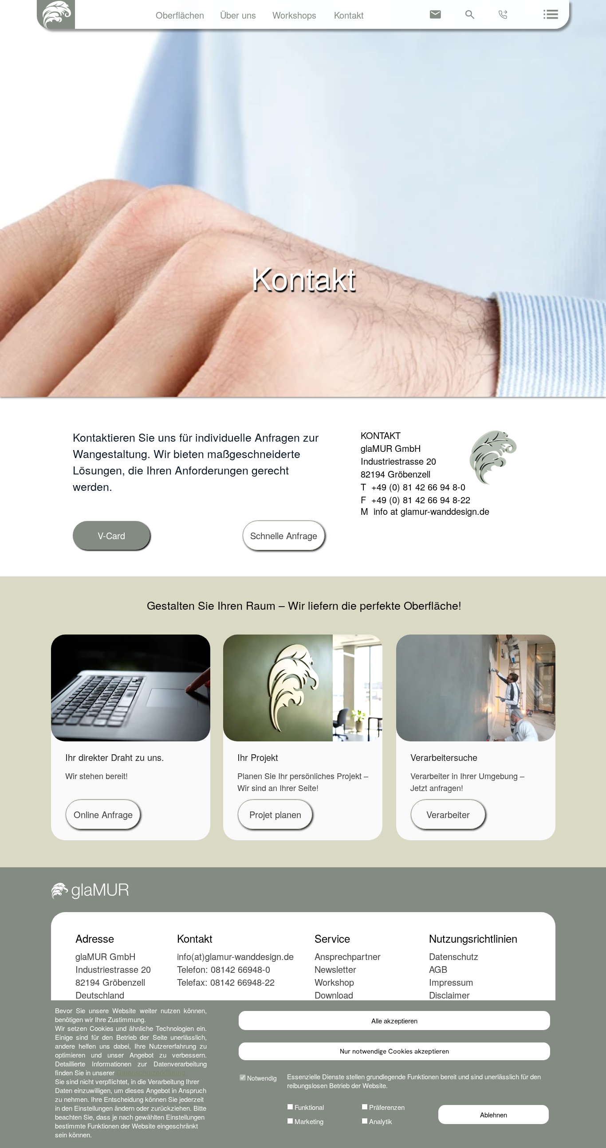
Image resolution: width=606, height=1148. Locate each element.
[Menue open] (551, 14)
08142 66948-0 (240, 969)
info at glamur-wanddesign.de (428, 511)
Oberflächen (180, 15)
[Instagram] (515, 1067)
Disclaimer (449, 994)
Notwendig (262, 1078)
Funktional (309, 1107)
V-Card (111, 535)
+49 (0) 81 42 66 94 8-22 (418, 499)
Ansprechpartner (348, 956)
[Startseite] (56, 14)
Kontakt (349, 15)
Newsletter (335, 969)
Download (334, 994)
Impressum (451, 982)
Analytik (380, 1121)
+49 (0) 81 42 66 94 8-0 (415, 486)
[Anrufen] (504, 14)
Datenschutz (453, 956)
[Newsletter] (435, 14)
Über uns (238, 15)
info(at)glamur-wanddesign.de (235, 956)
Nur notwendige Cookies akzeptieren (394, 1051)
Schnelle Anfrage (283, 535)
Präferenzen (387, 1107)
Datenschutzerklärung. (151, 1072)
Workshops (294, 15)
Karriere (330, 1007)
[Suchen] (470, 14)
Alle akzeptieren (394, 1020)
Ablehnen (493, 1114)
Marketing (309, 1121)
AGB (438, 969)
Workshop (334, 982)
